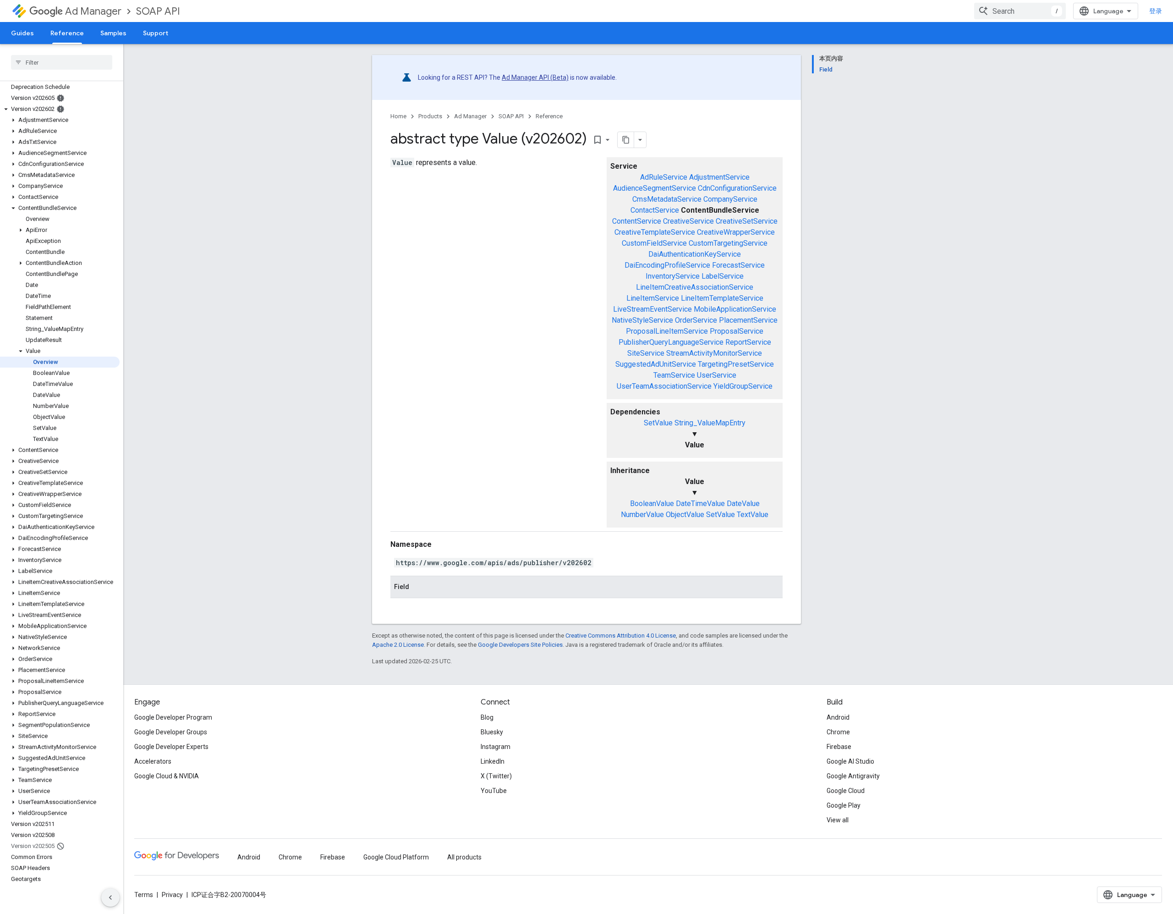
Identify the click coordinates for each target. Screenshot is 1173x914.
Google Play (844, 805)
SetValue (658, 422)
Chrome (838, 732)
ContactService (654, 210)
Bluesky (492, 732)
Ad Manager (93, 11)
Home (398, 116)
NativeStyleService (642, 320)
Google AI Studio (850, 761)
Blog (487, 717)
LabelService (723, 276)
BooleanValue (652, 503)
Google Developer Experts (171, 746)
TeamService (674, 375)
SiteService (645, 353)
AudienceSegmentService (654, 188)
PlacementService (748, 320)
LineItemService (652, 298)
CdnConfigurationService (737, 188)
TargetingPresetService (736, 364)
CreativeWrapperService (736, 232)
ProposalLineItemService (667, 331)
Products (430, 116)
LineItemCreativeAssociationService (694, 287)
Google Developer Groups (170, 732)
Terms (143, 894)
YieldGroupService (743, 386)
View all (838, 820)
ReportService (748, 342)
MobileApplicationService (735, 309)
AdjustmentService (719, 177)
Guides (22, 33)
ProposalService (736, 331)
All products (464, 857)
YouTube (494, 790)
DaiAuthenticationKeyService (694, 254)
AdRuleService (663, 177)
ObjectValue (685, 514)
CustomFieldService (654, 243)
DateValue (743, 503)
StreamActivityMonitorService (714, 353)
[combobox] (1020, 11)
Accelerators (152, 761)
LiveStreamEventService (652, 309)
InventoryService (673, 276)
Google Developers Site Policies (520, 644)
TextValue (752, 514)
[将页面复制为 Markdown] (626, 140)
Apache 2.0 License (398, 644)
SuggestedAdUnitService (655, 364)
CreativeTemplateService (654, 232)
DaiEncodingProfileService (667, 265)
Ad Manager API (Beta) (535, 77)
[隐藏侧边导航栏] (110, 897)
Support (155, 33)
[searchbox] (61, 62)
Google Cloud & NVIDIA (166, 776)
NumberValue (642, 514)
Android (838, 717)
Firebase (839, 746)
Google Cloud (846, 790)
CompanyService (730, 199)
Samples (113, 33)
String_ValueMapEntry (709, 422)
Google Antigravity (853, 776)
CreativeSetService (747, 221)
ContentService (636, 221)
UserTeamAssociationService (664, 386)
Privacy (172, 894)
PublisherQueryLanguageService (671, 342)
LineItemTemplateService (722, 298)
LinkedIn (492, 761)
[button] (60, 109)
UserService (716, 375)
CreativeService (688, 221)
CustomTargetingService (728, 243)
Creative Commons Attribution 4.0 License (620, 635)
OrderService (696, 320)
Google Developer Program (173, 717)
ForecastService (738, 265)
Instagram (495, 746)
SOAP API (158, 11)
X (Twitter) (496, 776)
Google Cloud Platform (396, 857)
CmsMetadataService (667, 199)
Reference (67, 33)
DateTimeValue (700, 503)
